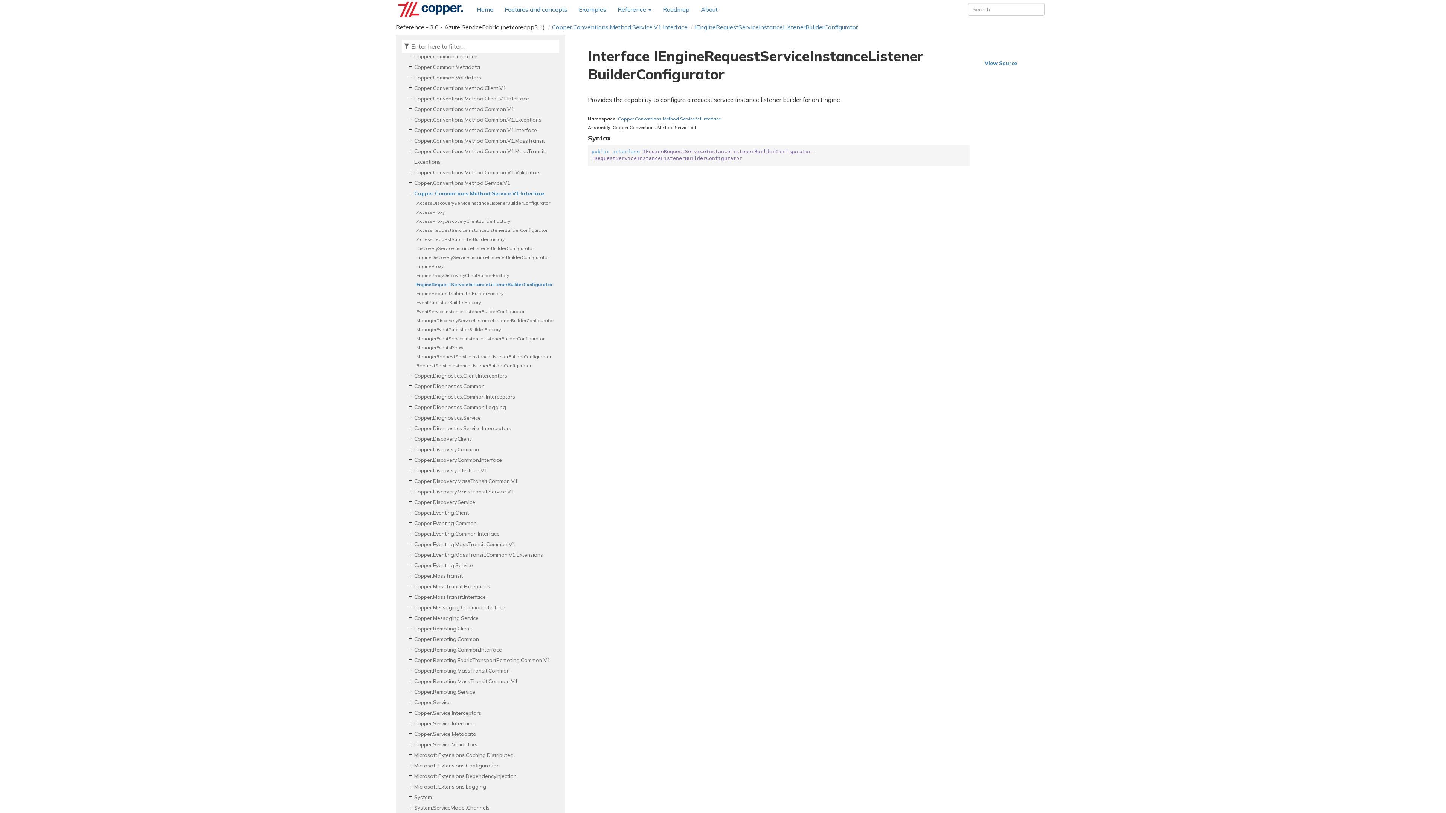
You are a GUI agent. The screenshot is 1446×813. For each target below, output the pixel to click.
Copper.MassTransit (438, 575)
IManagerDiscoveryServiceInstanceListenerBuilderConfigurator (484, 320)
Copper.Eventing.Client (441, 512)
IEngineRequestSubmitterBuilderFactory (459, 293)
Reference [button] (633, 9)
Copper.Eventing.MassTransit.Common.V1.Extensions (478, 554)
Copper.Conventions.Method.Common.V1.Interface (475, 130)
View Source (1001, 63)
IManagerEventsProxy (439, 347)
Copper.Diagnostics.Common (449, 386)
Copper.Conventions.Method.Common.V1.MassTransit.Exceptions (480, 156)
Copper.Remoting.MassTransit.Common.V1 (466, 681)
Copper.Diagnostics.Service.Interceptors (462, 428)
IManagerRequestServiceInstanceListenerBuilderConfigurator (483, 356)
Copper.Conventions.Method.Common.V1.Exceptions (477, 119)
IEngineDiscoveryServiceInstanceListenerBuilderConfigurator (482, 257)
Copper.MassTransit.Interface (450, 597)
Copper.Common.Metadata (447, 67)
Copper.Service (432, 702)
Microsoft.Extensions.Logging (450, 786)
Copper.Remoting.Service (444, 691)
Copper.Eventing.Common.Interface (457, 533)
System (423, 797)
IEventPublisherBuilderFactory (448, 302)
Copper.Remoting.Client (442, 628)
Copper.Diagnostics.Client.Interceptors (460, 375)
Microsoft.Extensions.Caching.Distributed (464, 755)
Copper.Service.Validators (445, 744)
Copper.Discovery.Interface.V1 (450, 470)
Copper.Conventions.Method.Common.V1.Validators (477, 172)
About (709, 9)
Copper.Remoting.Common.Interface (458, 649)
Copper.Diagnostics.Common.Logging (460, 407)
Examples (592, 9)
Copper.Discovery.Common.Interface (458, 460)
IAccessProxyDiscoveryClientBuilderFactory (462, 221)
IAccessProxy (430, 212)
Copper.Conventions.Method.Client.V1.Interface (471, 98)
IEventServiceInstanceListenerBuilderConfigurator (470, 311)
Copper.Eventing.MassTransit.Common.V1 (465, 544)
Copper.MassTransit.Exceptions (452, 586)
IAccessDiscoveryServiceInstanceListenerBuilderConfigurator (482, 203)
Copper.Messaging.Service (446, 618)
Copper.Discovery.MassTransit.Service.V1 (464, 491)
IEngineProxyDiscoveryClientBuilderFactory (462, 275)
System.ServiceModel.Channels (452, 807)
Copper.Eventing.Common (445, 523)
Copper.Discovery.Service (444, 502)
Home (485, 9)
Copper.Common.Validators (447, 77)
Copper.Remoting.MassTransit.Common (462, 670)
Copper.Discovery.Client (442, 438)
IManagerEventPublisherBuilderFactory (458, 329)
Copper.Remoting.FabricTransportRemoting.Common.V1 (482, 660)
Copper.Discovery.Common (446, 449)
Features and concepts (536, 9)
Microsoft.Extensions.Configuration (457, 765)
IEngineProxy (429, 266)
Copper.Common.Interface (445, 56)
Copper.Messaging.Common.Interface (459, 607)
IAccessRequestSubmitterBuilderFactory (460, 239)
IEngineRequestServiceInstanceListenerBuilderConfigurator (776, 27)
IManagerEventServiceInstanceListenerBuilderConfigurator (480, 338)
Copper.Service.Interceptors (447, 712)
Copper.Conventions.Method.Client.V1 (460, 88)
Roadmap (676, 9)
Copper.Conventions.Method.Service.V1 (462, 183)
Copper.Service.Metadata (445, 734)
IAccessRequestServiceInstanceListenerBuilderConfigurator (481, 230)
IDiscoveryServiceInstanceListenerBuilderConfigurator (474, 248)
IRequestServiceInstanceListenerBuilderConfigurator (473, 365)
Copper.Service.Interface (444, 723)
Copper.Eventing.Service (443, 565)
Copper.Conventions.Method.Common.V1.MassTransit (479, 140)
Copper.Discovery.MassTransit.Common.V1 (466, 481)
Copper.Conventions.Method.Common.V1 (464, 109)
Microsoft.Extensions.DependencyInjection (465, 776)
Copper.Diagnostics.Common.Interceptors (464, 396)
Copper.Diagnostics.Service (447, 417)
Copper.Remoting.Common (446, 639)
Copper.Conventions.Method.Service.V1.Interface (620, 27)
